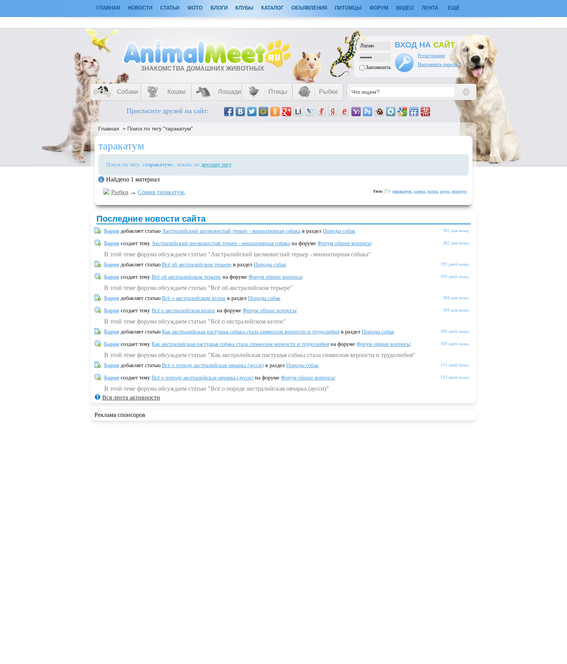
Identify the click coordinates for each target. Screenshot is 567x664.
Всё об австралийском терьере (196, 265)
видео (444, 191)
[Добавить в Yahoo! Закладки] (356, 111)
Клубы (244, 8)
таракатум (401, 191)
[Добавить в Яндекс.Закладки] (333, 111)
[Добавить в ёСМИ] (344, 111)
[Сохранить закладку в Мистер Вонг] (425, 111)
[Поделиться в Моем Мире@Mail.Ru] (263, 111)
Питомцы (348, 8)
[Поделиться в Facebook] (228, 111)
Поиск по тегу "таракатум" (160, 128)
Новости (140, 8)
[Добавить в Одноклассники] (275, 111)
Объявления (309, 8)
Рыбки (119, 192)
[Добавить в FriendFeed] (413, 111)
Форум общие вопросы (344, 243)
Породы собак (339, 231)
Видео (405, 8)
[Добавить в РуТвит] (367, 111)
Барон (111, 231)
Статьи (169, 8)
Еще (454, 8)
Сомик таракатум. (161, 192)
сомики (419, 191)
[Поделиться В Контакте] (240, 111)
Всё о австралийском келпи (194, 298)
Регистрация (431, 55)
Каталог (272, 8)
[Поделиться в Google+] (286, 111)
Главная (108, 128)
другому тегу (216, 165)
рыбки (432, 191)
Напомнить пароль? (439, 64)
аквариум (459, 191)
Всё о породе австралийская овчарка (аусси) (213, 365)
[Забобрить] (379, 111)
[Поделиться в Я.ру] (321, 111)
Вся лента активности (131, 397)
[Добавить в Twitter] (251, 111)
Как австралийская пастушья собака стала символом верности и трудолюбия (250, 332)
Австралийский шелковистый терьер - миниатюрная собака (231, 231)
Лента (430, 8)
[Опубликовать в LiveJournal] (309, 111)
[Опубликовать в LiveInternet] (298, 111)
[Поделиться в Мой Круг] (390, 111)
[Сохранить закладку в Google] (402, 111)
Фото (194, 8)
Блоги (219, 8)
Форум (379, 8)
